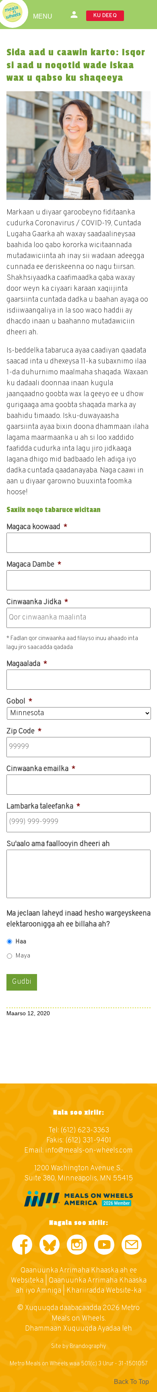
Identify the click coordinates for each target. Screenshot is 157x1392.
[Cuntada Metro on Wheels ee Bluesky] (49, 1246)
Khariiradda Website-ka (103, 1290)
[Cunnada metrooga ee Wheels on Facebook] (22, 1246)
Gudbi (21, 982)
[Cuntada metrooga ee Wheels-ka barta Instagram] (77, 1246)
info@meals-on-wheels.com (89, 1150)
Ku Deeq (105, 15)
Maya (22, 956)
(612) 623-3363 (84, 1130)
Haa (20, 942)
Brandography (88, 1346)
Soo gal (74, 14)
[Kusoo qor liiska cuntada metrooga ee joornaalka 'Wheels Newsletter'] (132, 1246)
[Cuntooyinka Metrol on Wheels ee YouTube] (104, 1246)
